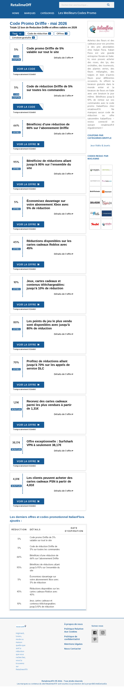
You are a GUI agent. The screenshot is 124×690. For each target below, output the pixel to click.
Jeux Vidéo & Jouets (100, 145)
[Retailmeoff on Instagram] (102, 633)
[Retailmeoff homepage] (21, 5)
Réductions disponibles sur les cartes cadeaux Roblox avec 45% (49, 244)
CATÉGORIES (47, 13)
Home (15, 13)
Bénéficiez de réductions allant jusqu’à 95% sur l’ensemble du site (49, 164)
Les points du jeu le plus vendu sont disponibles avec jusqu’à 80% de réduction (49, 324)
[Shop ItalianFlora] (100, 29)
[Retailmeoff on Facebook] (94, 633)
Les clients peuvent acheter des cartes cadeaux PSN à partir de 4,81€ (49, 481)
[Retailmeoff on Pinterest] (94, 640)
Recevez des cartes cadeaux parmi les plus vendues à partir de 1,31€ (49, 405)
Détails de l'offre (63, 57)
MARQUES (29, 13)
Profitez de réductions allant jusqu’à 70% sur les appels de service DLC (48, 365)
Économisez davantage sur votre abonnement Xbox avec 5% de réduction (48, 204)
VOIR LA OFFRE (27, 144)
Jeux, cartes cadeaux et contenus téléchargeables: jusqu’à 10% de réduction (46, 284)
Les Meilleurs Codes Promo (77, 13)
